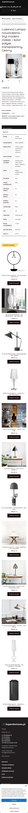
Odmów (14, 804)
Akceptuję (14, 800)
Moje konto (5, 761)
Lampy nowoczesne (17, 18)
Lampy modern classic (14, 116)
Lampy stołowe (13, 118)
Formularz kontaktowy (8, 764)
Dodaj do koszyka (14, 283)
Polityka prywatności (14, 811)
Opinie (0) (5, 132)
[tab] (14, 127)
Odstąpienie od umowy (8, 771)
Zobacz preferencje (14, 808)
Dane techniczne (7, 128)
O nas (3, 774)
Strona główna (7, 18)
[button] (26, 786)
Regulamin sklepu (6, 768)
